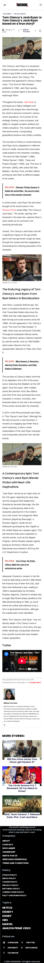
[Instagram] (22, 948)
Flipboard (13, 942)
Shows (7, 14)
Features (20, 14)
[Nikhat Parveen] (9, 694)
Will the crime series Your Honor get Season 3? (22, 761)
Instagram (31, 948)
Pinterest (13, 948)
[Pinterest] (4, 948)
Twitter (30, 942)
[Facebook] (4, 953)
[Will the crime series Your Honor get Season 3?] (22, 750)
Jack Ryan (29, 101)
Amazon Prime (9, 209)
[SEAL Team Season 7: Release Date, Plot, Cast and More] (22, 805)
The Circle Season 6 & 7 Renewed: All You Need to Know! (22, 788)
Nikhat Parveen (26, 30)
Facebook (13, 953)
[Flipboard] (4, 942)
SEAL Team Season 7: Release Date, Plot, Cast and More (22, 816)
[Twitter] (4, 724)
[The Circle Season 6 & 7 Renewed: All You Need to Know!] (22, 776)
